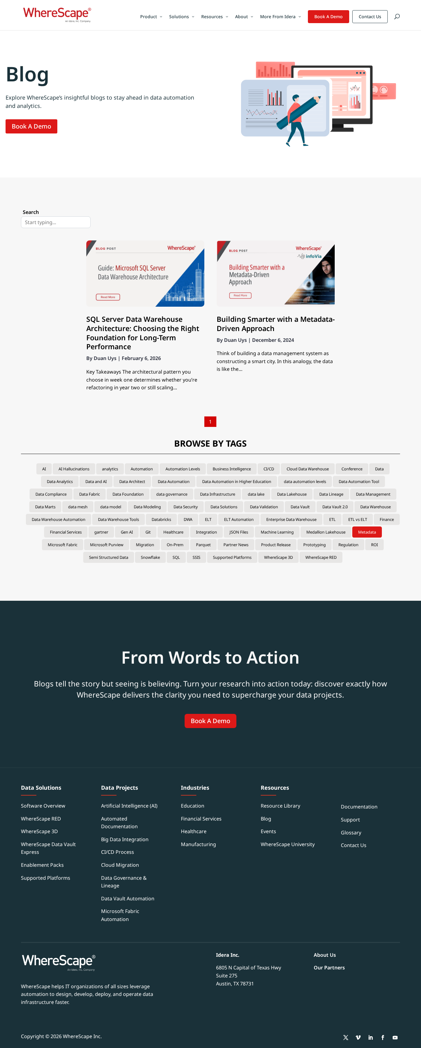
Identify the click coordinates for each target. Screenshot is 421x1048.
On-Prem (175, 544)
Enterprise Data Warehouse (291, 519)
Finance (387, 519)
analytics (110, 469)
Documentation (359, 806)
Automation (142, 469)
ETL (332, 519)
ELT (208, 519)
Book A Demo (328, 16)
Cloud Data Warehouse (308, 469)
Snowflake (150, 557)
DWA (188, 519)
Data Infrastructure (217, 494)
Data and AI (96, 481)
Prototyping (314, 544)
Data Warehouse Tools (118, 519)
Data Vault (300, 507)
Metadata (367, 532)
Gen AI (127, 532)
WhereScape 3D (278, 557)
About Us (325, 955)
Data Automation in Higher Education (236, 481)
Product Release (276, 544)
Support (350, 819)
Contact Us (370, 16)
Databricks (161, 519)
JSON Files (239, 532)
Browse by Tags (210, 443)
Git (148, 532)
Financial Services (66, 532)
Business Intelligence (232, 469)
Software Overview (43, 805)
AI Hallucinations (74, 469)
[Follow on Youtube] (395, 1037)
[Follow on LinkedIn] (370, 1037)
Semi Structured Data (108, 557)
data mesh (78, 507)
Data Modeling (147, 507)
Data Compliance (51, 494)
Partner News (235, 544)
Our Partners (329, 967)
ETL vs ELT (357, 519)
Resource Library (280, 805)
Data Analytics (60, 481)
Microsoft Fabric (62, 544)
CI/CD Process (117, 852)
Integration (206, 532)
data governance (171, 494)
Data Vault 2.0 (335, 507)
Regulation (348, 544)
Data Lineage (331, 494)
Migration (145, 544)
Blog (266, 818)
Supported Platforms (232, 557)
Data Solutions (224, 507)
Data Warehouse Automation (58, 519)
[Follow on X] (346, 1037)
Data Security (186, 507)
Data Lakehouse (292, 494)
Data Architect (132, 481)
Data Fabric (89, 494)
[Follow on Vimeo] (358, 1037)
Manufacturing (198, 844)
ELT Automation (239, 519)
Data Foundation (128, 494)
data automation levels (305, 481)
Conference (351, 469)
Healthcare (173, 532)
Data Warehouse (375, 507)
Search (31, 212)
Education (192, 805)
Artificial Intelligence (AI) (129, 805)
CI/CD (269, 469)
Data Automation (174, 481)
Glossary (351, 832)
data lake (256, 494)
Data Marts (45, 507)
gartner (101, 532)
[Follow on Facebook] (383, 1037)
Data (379, 469)
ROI (374, 544)
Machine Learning (277, 532)
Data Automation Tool (359, 481)
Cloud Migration (120, 865)
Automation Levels (183, 469)
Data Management (373, 494)
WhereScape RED (321, 557)
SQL (176, 557)
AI (44, 469)
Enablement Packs (42, 865)
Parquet (203, 544)
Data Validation (264, 507)
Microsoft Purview (106, 544)
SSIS (196, 557)
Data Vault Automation (127, 898)
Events (268, 831)
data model (110, 507)
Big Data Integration (125, 839)
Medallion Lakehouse (325, 532)
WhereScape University (288, 844)
